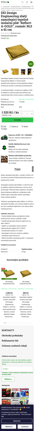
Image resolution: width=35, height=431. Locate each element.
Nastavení (16, 421)
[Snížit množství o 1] (22, 114)
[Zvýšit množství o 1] (31, 114)
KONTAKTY (8, 330)
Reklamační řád (10, 340)
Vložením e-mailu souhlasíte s (11, 372)
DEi (8, 38)
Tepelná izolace (27, 249)
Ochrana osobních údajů (14, 346)
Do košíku (17, 120)
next (33, 280)
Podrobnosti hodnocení (9, 35)
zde (2, 416)
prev (1, 280)
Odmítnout (8, 427)
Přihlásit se (8, 379)
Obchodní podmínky (12, 335)
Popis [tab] (17, 169)
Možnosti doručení (7, 104)
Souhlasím (25, 427)
